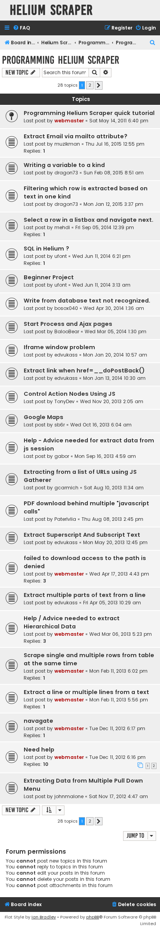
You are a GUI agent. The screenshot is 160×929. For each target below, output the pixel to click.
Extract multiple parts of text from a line (85, 595)
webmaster (69, 120)
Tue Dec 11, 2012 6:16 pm (117, 757)
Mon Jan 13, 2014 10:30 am (114, 378)
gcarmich (66, 487)
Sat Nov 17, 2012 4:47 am (118, 796)
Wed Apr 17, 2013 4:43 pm (119, 574)
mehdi (62, 227)
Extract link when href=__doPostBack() (84, 370)
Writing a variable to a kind (64, 165)
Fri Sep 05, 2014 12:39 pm (104, 227)
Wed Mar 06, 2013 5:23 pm (120, 634)
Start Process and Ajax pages (68, 324)
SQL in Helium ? (46, 248)
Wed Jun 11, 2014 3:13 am (101, 285)
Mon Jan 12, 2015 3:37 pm (113, 204)
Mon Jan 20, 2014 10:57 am (115, 354)
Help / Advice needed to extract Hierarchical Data (72, 622)
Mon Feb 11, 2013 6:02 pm (118, 671)
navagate (38, 721)
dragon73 (66, 172)
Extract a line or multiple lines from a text (86, 692)
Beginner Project (49, 277)
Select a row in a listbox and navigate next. (88, 220)
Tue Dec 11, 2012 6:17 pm (117, 728)
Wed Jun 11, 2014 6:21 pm (101, 256)
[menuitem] (21, 28)
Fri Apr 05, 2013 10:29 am (112, 602)
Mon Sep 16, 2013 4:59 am (105, 456)
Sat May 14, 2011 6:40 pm (118, 120)
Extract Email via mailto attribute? (75, 136)
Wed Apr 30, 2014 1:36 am (113, 308)
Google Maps (43, 417)
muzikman (67, 144)
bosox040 (66, 308)
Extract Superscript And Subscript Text (82, 535)
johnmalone (68, 796)
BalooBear (66, 331)
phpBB (92, 917)
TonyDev (64, 401)
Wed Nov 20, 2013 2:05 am (111, 401)
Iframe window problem (59, 347)
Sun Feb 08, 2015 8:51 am (113, 172)
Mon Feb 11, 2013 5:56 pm (118, 699)
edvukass (66, 354)
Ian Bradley (43, 917)
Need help (39, 749)
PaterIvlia (65, 519)
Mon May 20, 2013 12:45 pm (115, 542)
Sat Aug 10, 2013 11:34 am (114, 487)
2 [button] (90, 85)
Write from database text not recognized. (87, 300)
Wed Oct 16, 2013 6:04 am (101, 424)
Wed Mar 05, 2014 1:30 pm (115, 331)
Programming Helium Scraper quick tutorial (89, 113)
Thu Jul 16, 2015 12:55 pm (114, 144)
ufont (60, 256)
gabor (61, 456)
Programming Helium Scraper (60, 60)
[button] (99, 85)
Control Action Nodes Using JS (69, 394)
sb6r (59, 424)
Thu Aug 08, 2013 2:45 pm (112, 519)
